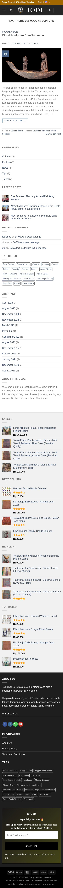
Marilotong (28, 780)
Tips (4, 173)
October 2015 (9, 353)
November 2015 (10, 348)
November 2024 (10, 319)
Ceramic (35, 264)
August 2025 (8, 308)
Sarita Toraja (45, 794)
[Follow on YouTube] (20, 724)
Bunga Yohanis (23, 264)
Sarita (34, 794)
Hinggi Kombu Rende (43, 770)
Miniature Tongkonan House (29, 785)
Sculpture (37, 131)
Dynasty (15, 269)
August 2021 (8, 342)
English (41, 2)
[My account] (49, 10)
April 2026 (7, 302)
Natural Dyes (8, 794)
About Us (7, 743)
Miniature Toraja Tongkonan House (40, 790)
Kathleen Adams (10, 274)
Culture (6, 32)
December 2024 (10, 314)
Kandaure (36, 775)
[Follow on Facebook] (4, 724)
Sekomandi (28, 799)
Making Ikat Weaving (12, 279)
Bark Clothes (8, 264)
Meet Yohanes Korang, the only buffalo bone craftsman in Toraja (34, 217)
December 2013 (10, 365)
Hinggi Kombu (26, 770)
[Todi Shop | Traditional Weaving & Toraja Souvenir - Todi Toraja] (31, 10)
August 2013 (8, 370)
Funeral (34, 269)
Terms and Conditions (13, 754)
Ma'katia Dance (43, 274)
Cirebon (45, 264)
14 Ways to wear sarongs (28, 236)
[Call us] (15, 724)
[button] (4, 9)
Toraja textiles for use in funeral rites (27, 248)
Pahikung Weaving (45, 279)
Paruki (17, 283)
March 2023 (8, 325)
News (5, 168)
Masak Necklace (42, 780)
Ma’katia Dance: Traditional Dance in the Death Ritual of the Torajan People (35, 207)
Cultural (54, 264)
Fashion (6, 162)
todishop (35, 43)
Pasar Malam (28, 283)
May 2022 (7, 331)
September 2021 (10, 337)
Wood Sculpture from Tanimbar (23, 35)
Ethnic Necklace (10, 770)
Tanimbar (46, 131)
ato (3, 248)
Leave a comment (53, 134)
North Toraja (29, 279)
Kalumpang (24, 775)
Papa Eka (7, 283)
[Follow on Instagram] (10, 724)
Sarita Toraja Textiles (12, 799)
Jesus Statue (46, 269)
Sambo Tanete (23, 794)
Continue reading (15, 121)
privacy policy (39, 854)
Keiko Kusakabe (27, 274)
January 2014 (9, 359)
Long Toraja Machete (12, 780)
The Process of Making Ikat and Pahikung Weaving (32, 197)
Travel (14, 32)
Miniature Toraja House (13, 790)
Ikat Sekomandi (9, 775)
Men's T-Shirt (8, 785)
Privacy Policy (9, 748)
